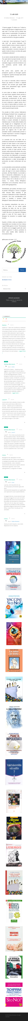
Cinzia (13, 482)
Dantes (13, 367)
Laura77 (13, 432)
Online (6, 280)
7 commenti (14, 20)
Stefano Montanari (10, 18)
